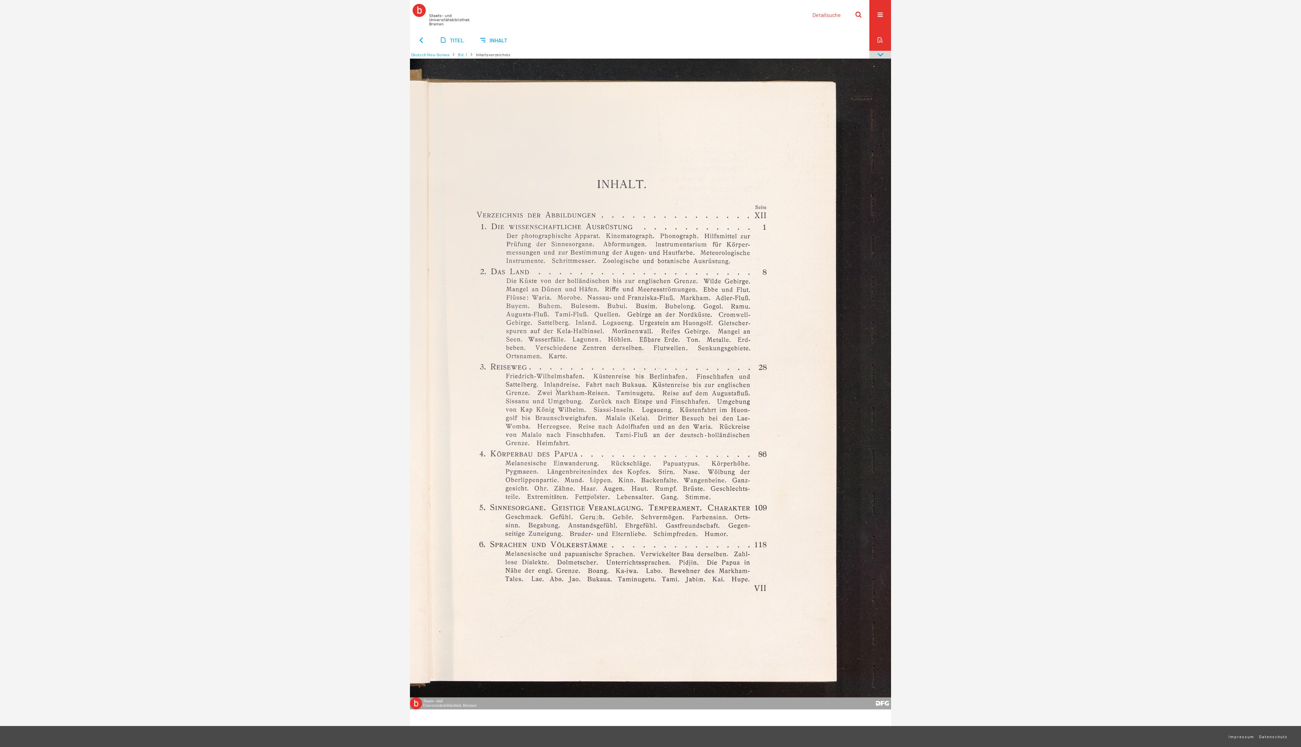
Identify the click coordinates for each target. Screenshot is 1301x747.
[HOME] (441, 14)
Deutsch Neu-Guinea (430, 54)
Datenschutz (1273, 736)
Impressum (1241, 736)
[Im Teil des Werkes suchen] (880, 40)
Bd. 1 (462, 54)
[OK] (858, 14)
